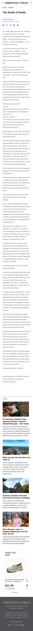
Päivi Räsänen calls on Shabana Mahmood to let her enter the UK (15, 531)
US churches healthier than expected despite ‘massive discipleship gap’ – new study (16, 421)
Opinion (11, 7)
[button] (2, 3)
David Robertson (8, 19)
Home (5, 7)
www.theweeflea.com (9, 382)
